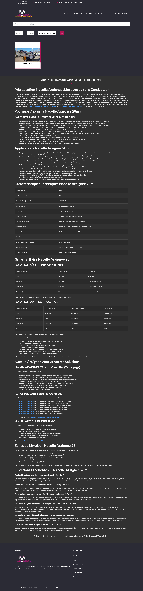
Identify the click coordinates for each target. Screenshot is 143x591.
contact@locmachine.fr (42, 2)
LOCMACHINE (29, 587)
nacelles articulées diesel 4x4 (71, 106)
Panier (107, 13)
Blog (114, 13)
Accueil (75, 556)
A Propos (89, 13)
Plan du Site (76, 577)
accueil (67, 13)
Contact (99, 13)
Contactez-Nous (77, 572)
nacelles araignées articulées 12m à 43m (41, 106)
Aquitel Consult (58, 587)
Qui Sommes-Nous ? (78, 568)
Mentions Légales (78, 564)
